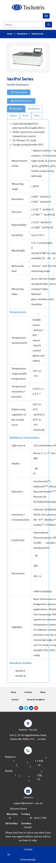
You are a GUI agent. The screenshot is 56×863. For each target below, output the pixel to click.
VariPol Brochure (22, 101)
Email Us (28, 797)
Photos (25, 116)
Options (13, 116)
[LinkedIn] (31, 708)
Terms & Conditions (36, 700)
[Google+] (36, 708)
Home (9, 34)
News (42, 692)
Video (37, 116)
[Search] (48, 25)
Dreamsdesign (28, 859)
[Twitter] (26, 708)
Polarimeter (22, 34)
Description (17, 109)
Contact (15, 700)
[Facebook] (21, 708)
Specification (34, 109)
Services (28, 692)
